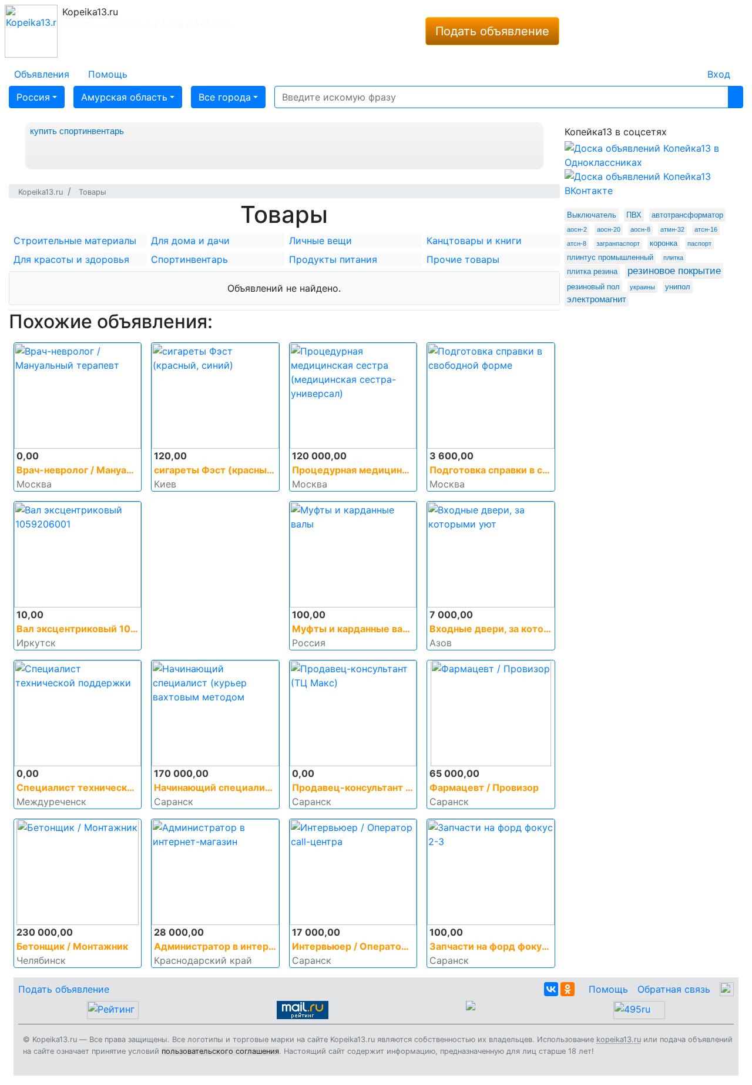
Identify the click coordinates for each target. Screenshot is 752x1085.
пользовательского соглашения (220, 1051)
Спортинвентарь (189, 259)
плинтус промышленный (610, 257)
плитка (673, 257)
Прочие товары (463, 259)
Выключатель (591, 215)
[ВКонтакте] (551, 989)
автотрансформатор (687, 215)
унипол (677, 286)
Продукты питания (333, 259)
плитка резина (592, 271)
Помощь (608, 989)
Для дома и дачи (190, 240)
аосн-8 (640, 229)
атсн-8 (576, 243)
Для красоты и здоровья (71, 259)
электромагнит (596, 299)
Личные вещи (320, 240)
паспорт (699, 243)
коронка (663, 243)
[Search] (735, 97)
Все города (225, 97)
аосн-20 (608, 229)
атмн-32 (672, 229)
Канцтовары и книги (474, 240)
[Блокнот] (688, 67)
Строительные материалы (75, 240)
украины (642, 287)
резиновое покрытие (674, 270)
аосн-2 (577, 229)
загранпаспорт (618, 243)
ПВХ (634, 215)
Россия (33, 97)
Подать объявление (492, 31)
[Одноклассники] (567, 989)
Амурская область (124, 97)
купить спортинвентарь (77, 131)
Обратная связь (673, 989)
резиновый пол (593, 286)
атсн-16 (705, 229)
